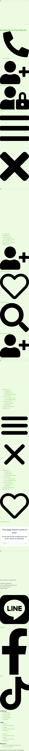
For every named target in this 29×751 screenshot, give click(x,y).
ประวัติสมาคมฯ (8, 391)
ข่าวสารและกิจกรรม (7, 401)
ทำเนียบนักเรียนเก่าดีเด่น (10, 394)
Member (5, 727)
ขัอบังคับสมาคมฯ (8, 392)
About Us (5, 723)
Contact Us (5, 730)
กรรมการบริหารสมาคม (10, 398)
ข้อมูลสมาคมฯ (6, 389)
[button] (14, 440)
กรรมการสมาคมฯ (7, 396)
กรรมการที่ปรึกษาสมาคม (10, 399)
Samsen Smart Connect (8, 406)
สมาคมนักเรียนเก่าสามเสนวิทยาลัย (13, 30)
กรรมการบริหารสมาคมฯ (8, 725)
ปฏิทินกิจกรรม (8, 404)
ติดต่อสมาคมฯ (6, 408)
